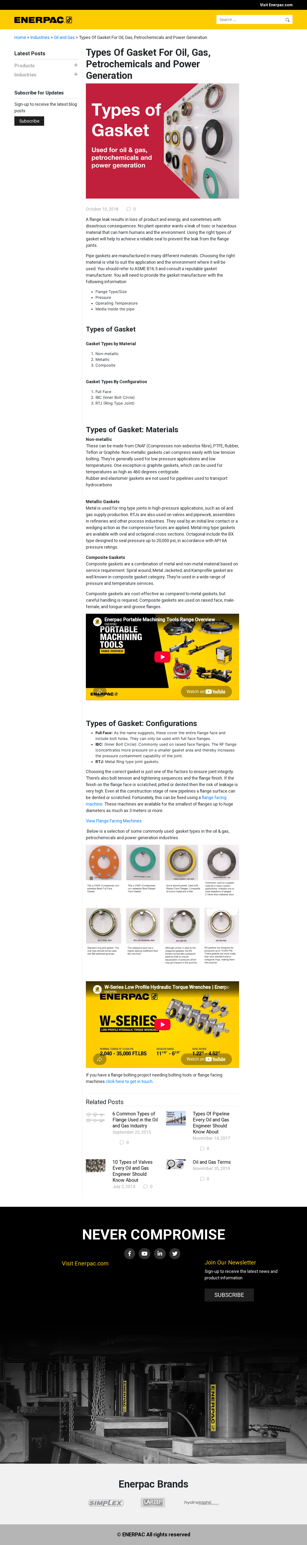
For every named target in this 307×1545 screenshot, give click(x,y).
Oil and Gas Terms (212, 1162)
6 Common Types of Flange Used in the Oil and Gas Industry (135, 1120)
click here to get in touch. (130, 1081)
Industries (40, 37)
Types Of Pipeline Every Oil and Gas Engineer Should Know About (211, 1123)
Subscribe (29, 121)
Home (20, 37)
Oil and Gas (64, 37)
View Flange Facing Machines (114, 820)
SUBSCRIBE (229, 1295)
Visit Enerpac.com (276, 5)
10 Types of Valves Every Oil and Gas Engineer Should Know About (132, 1171)
